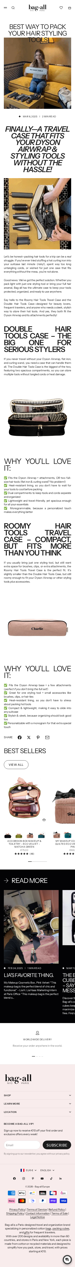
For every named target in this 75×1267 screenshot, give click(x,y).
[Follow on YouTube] (42, 1178)
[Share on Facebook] (19, 737)
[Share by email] (47, 737)
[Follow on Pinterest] (32, 1178)
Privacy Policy (17, 1209)
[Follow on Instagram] (23, 1178)
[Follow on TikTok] (51, 1178)
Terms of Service (37, 1209)
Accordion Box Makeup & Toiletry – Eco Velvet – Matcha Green (24, 844)
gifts (26, 1232)
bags (48, 1228)
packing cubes (60, 1228)
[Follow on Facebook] (14, 1178)
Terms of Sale (59, 1213)
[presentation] (43, 833)
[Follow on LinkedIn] (60, 1178)
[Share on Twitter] (29, 737)
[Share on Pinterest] (38, 737)
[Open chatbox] (67, 1259)
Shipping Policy (15, 1213)
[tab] (25, 751)
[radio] (7, 833)
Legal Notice (37, 1217)
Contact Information (38, 1213)
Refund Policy (57, 1209)
